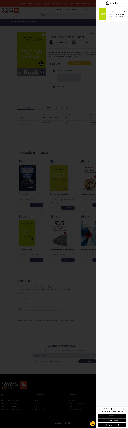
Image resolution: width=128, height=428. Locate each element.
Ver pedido (112, 416)
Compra (112, 425)
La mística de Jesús (111, 13)
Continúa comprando (112, 420)
